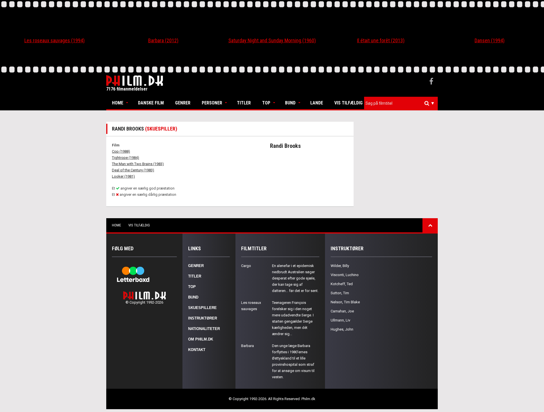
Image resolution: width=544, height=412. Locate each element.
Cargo (246, 266)
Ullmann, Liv (340, 320)
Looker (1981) (123, 176)
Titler (244, 103)
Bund (290, 103)
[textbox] (402, 103)
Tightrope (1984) (125, 157)
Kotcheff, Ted (342, 284)
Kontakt (196, 350)
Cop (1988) (121, 151)
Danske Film (151, 103)
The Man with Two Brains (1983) (138, 164)
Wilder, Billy (340, 266)
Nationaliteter (204, 329)
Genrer (182, 103)
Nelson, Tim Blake (345, 302)
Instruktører (202, 318)
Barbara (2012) (163, 40)
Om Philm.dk (200, 339)
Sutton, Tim (340, 293)
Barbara (247, 346)
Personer (212, 103)
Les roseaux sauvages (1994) (54, 40)
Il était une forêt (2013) (381, 40)
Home (117, 103)
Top (266, 103)
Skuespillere (202, 308)
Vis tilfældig (348, 103)
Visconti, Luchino (345, 275)
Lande (316, 103)
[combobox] (401, 103)
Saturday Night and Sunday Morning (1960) (272, 40)
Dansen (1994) (490, 40)
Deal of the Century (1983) (133, 170)
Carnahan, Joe (342, 311)
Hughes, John (342, 329)
